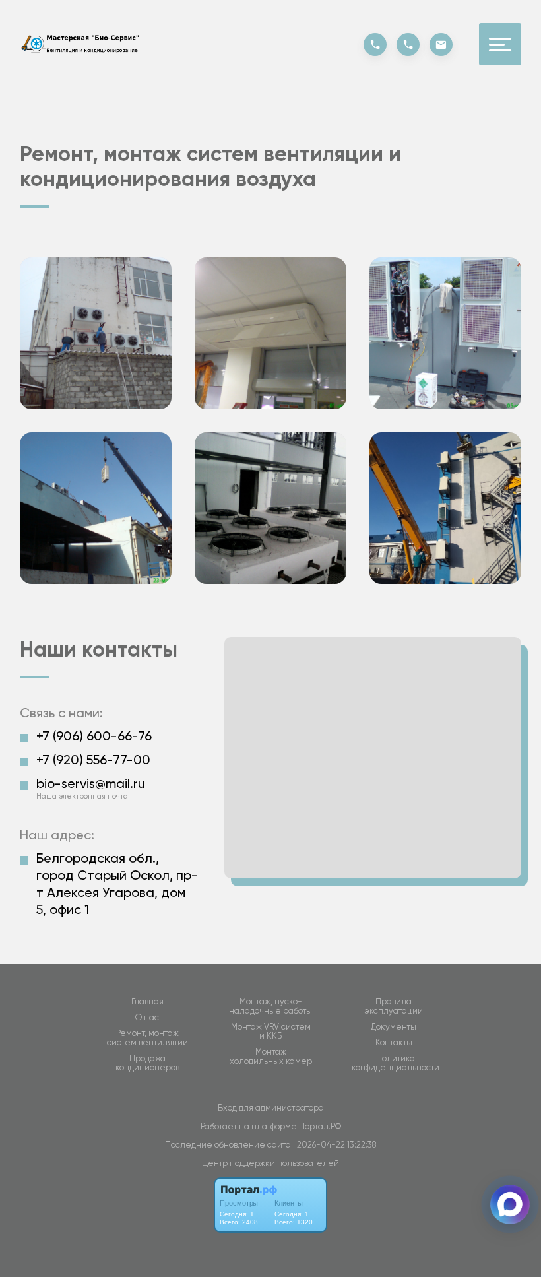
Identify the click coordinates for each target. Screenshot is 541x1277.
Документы (393, 1026)
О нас (147, 1017)
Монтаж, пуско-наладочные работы (270, 1006)
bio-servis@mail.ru (90, 783)
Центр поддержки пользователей (270, 1163)
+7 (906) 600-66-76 (94, 736)
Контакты (393, 1042)
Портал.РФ (320, 1126)
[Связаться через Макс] (510, 1204)
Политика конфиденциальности (395, 1063)
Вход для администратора (271, 1108)
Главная (147, 1001)
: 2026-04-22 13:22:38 (334, 1145)
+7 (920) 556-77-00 (93, 760)
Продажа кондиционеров (147, 1063)
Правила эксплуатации (394, 1006)
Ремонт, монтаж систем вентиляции (147, 1038)
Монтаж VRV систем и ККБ (271, 1031)
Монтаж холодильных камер (271, 1056)
